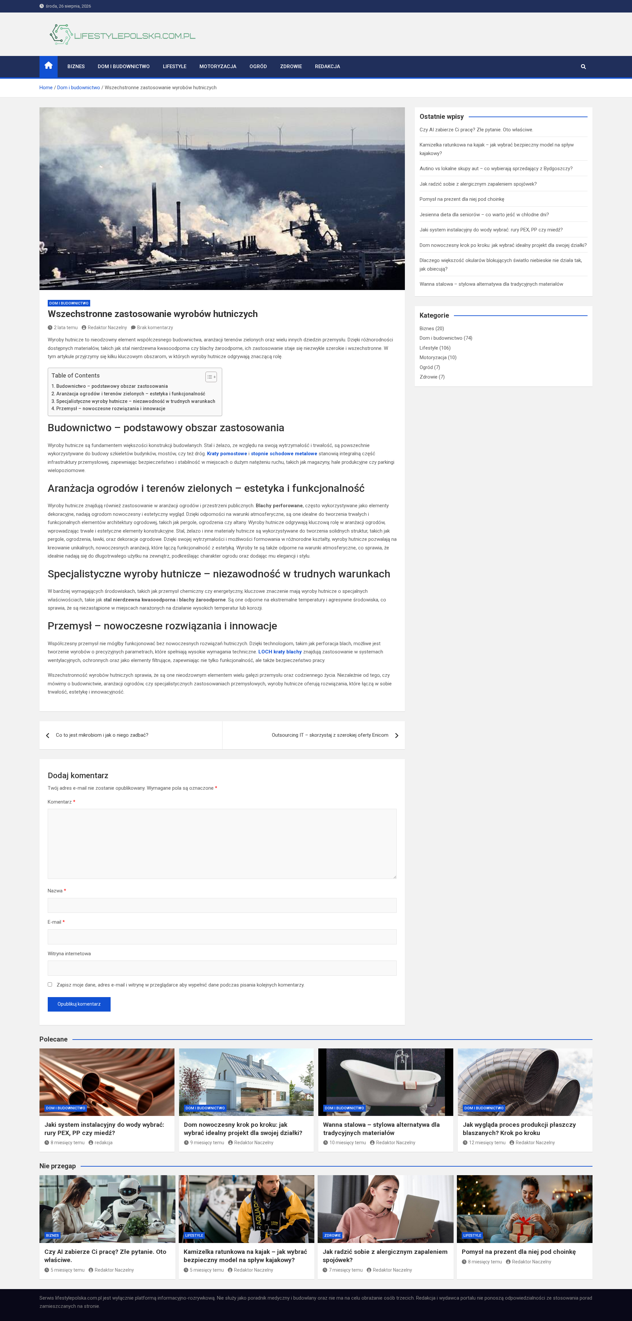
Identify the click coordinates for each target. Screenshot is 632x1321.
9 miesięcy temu (207, 1142)
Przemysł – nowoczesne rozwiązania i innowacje (110, 408)
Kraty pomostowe (227, 454)
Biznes (76, 66)
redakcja (104, 1142)
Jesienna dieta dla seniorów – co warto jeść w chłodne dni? (484, 215)
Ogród (258, 66)
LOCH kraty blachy (280, 652)
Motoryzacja (217, 66)
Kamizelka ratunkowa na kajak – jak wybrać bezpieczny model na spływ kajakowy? (245, 1256)
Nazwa (57, 891)
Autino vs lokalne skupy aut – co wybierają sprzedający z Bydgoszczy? (496, 169)
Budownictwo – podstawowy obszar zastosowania (112, 386)
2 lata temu (66, 327)
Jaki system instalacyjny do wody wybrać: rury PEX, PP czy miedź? (491, 230)
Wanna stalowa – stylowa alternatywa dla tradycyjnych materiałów (491, 284)
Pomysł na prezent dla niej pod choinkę (462, 199)
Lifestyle (174, 66)
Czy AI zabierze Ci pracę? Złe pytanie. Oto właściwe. (476, 130)
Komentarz (61, 802)
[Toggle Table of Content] (207, 377)
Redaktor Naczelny (107, 327)
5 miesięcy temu (68, 1270)
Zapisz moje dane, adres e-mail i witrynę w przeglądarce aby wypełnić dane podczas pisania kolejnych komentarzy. (180, 985)
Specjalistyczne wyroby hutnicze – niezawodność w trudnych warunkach (135, 401)
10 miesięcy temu (347, 1142)
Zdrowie (291, 66)
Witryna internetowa (69, 954)
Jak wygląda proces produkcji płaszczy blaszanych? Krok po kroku (519, 1129)
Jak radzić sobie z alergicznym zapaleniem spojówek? (478, 184)
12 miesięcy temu (487, 1142)
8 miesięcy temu (68, 1142)
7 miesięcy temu (346, 1270)
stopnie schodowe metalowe (284, 454)
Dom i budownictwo (124, 66)
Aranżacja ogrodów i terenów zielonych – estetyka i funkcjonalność (130, 393)
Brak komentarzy (155, 327)
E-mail (56, 922)
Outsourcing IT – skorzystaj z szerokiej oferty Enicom (330, 735)
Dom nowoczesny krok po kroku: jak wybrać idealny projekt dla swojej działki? (503, 245)
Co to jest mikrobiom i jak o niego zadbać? (102, 735)
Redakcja (327, 66)
